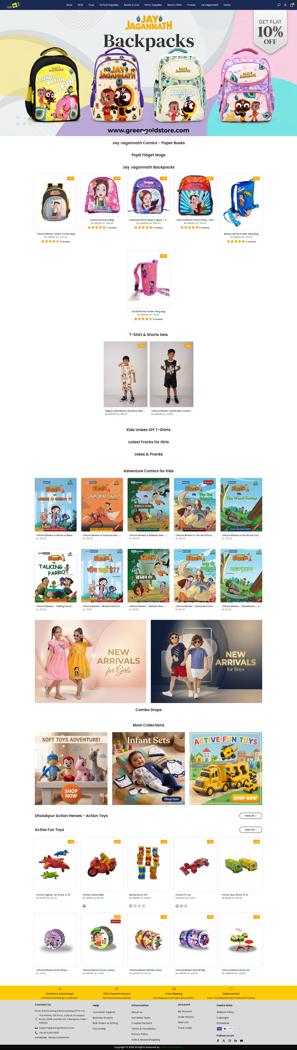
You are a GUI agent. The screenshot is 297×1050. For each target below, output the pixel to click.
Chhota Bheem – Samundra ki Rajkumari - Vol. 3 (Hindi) (207, 606)
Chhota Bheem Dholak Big (190, 970)
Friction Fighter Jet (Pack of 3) (53, 894)
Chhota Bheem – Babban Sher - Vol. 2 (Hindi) (154, 606)
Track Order (185, 1028)
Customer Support (104, 1012)
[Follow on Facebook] (218, 1041)
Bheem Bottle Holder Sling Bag (241, 233)
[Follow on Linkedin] (235, 1041)
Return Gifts (174, 5)
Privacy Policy (139, 1034)
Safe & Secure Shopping (145, 1039)
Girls (80, 5)
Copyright (223, 1017)
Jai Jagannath (209, 5)
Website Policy (225, 1012)
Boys (69, 5)
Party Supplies (153, 5)
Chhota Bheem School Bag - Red (194, 219)
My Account (185, 1011)
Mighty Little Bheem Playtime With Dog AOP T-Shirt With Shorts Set (142, 410)
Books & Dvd (131, 5)
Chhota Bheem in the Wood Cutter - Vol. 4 (246, 535)
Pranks (191, 5)
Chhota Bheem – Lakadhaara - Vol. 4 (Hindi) (247, 606)
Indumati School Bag (102, 219)
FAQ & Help (99, 1028)
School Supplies (109, 5)
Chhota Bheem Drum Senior (51, 970)
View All (249, 816)
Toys (91, 5)
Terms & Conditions (143, 1028)
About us (136, 1012)
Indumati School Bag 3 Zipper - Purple (150, 219)
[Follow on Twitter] (223, 1041)
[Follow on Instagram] (229, 1041)
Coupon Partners (141, 1023)
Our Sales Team (141, 1017)
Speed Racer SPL (138, 894)
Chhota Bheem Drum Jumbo (99, 970)
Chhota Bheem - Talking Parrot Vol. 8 (57, 606)
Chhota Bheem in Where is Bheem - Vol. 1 (59, 535)
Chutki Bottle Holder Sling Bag (148, 311)
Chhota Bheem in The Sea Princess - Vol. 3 (199, 535)
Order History (186, 1017)
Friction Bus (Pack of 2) (235, 894)
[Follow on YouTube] (241, 1041)
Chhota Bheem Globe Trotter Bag (56, 233)
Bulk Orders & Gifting (105, 1023)
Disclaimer (223, 1023)
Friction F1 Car (183, 894)
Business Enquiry (103, 1017)
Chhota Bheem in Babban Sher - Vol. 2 (150, 535)
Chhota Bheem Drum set (236, 970)
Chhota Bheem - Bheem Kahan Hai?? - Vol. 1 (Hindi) (112, 606)
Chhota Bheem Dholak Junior (145, 970)
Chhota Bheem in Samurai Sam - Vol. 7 (104, 535)
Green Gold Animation (171, 1047)
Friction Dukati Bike (93, 894)
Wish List (183, 1022)
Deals (227, 5)
